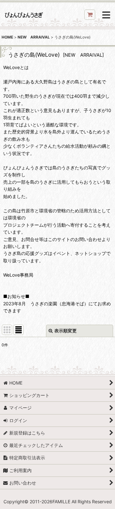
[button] (106, 15)
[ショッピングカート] (89, 15)
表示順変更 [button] (65, 330)
